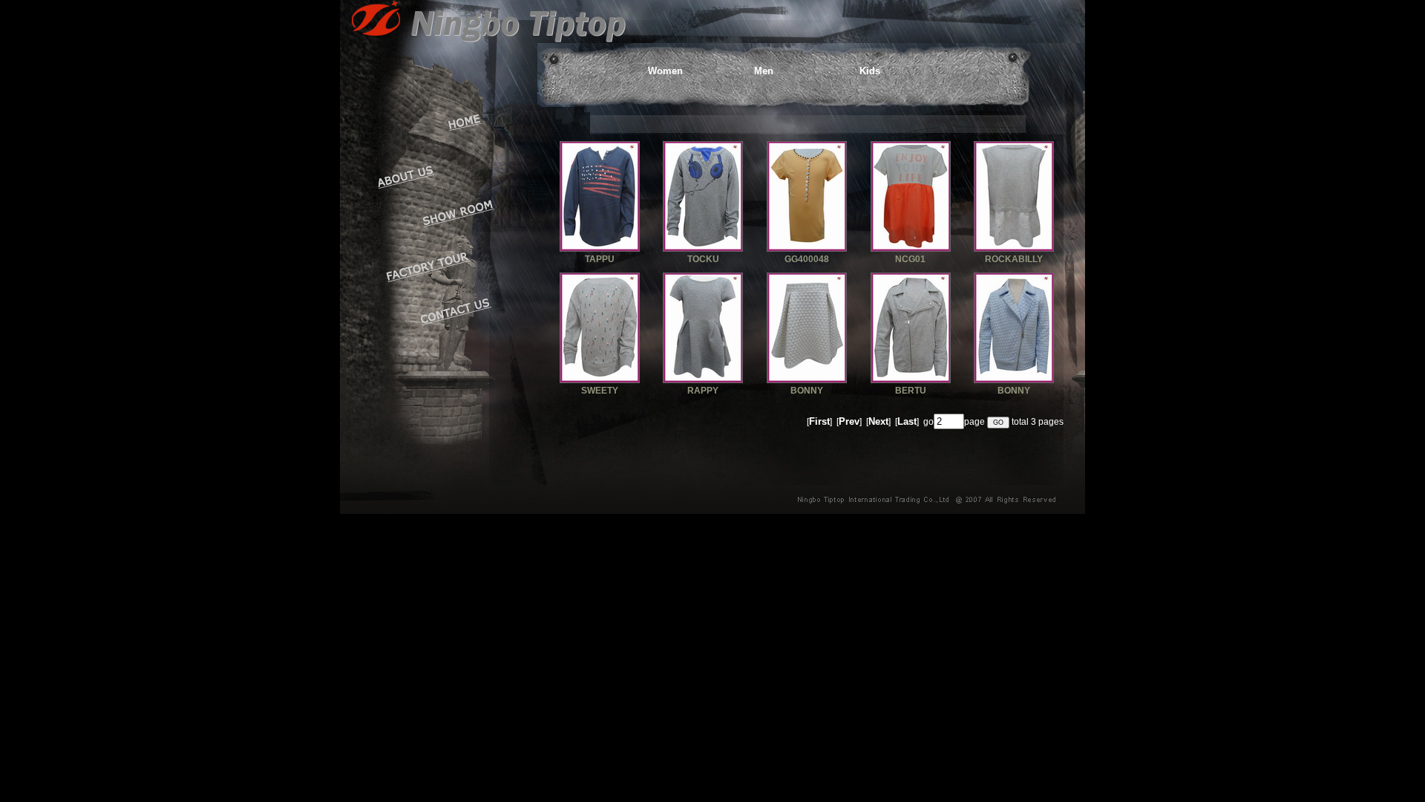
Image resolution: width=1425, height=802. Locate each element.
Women (665, 70)
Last (907, 421)
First (819, 421)
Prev (849, 421)
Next (878, 421)
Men (763, 70)
